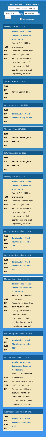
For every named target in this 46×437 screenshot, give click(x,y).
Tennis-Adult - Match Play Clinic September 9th (21, 266)
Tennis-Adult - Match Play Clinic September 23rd (21, 422)
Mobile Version (32, 4)
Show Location (28, 19)
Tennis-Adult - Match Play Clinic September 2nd (21, 242)
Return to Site (16, 4)
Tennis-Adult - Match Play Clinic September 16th (21, 344)
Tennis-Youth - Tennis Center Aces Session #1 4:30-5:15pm (22, 35)
